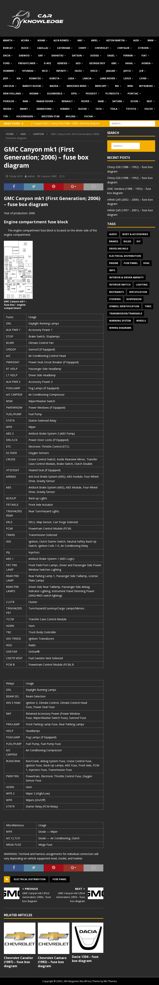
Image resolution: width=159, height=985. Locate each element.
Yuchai (88, 116)
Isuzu (78, 70)
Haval (129, 63)
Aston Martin (115, 40)
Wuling (70, 116)
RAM (25, 101)
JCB (141, 70)
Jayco (127, 70)
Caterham (63, 48)
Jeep (5, 78)
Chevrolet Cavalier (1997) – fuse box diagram (18, 962)
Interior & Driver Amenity (126, 277)
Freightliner (26, 63)
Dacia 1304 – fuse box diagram (85, 959)
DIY (139, 241)
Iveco (94, 70)
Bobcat (8, 48)
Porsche (8, 101)
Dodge (94, 55)
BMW (151, 40)
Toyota (131, 108)
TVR (5, 116)
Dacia (6, 55)
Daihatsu (57, 55)
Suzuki (82, 108)
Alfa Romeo (61, 40)
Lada (71, 78)
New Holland (12, 93)
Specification (138, 292)
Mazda (54, 86)
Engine (113, 263)
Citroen (143, 48)
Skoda (7, 108)
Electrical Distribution (30, 879)
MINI (130, 86)
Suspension (134, 299)
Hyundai (27, 70)
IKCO (45, 70)
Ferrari (128, 55)
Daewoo (24, 55)
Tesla (113, 108)
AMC (80, 40)
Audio (113, 234)
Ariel (94, 40)
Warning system (120, 320)
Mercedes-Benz (76, 86)
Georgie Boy (97, 63)
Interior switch (119, 284)
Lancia (87, 78)
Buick (25, 48)
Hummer (8, 70)
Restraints (116, 292)
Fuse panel (60, 879)
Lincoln (8, 86)
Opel (74, 93)
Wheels (141, 320)
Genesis (62, 63)
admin (31, 176)
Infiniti (61, 70)
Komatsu (35, 78)
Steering (115, 299)
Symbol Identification (124, 306)
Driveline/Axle (118, 248)
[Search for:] (132, 123)
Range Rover (44, 101)
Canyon (45, 176)
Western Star (50, 116)
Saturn (117, 101)
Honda (146, 63)
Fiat (144, 55)
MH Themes (110, 981)
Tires (148, 306)
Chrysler (123, 48)
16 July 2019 (15, 176)
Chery (82, 48)
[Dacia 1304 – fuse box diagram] (88, 938)
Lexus (127, 78)
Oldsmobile (54, 93)
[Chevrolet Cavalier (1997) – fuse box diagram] (19, 938)
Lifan (142, 78)
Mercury (100, 86)
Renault (67, 101)
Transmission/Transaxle (125, 313)
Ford (6, 63)
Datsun (77, 55)
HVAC (146, 263)
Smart (24, 108)
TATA (98, 108)
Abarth (7, 40)
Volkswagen (24, 116)
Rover (85, 101)
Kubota (54, 78)
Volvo (148, 108)
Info (112, 270)
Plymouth (112, 93)
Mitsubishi (146, 86)
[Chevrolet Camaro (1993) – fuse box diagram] (53, 938)
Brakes (113, 241)
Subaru (65, 108)
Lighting (142, 284)
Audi (136, 40)
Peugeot (91, 93)
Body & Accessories (135, 234)
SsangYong (44, 108)
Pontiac (133, 93)
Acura (25, 40)
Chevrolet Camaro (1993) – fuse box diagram (52, 962)
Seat (149, 101)
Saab (101, 101)
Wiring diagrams (120, 327)
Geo (78, 63)
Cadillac (42, 48)
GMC (114, 63)
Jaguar (110, 70)
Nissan (33, 93)
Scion (134, 101)
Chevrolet (102, 48)
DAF (40, 55)
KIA (19, 78)
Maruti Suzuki (31, 86)
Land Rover (107, 78)
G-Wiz (47, 63)
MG (117, 86)
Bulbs (127, 241)
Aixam (41, 40)
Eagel (111, 55)
